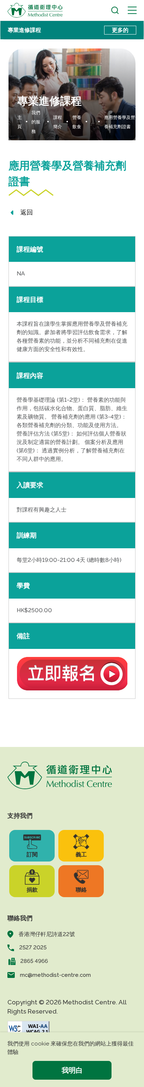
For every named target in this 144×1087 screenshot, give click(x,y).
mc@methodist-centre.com (55, 975)
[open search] (115, 10)
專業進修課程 (24, 30)
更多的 (120, 30)
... (93, 121)
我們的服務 (35, 122)
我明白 (72, 1070)
